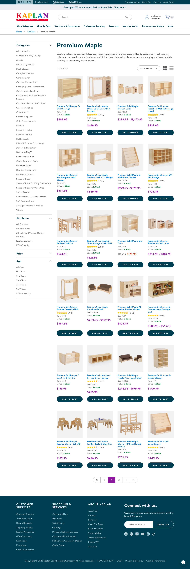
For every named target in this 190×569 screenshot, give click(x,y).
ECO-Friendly (22, 245)
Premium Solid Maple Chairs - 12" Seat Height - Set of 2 (130, 444)
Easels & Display (24, 129)
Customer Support (132, 2)
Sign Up (163, 524)
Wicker (19, 209)
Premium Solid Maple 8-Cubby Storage (159, 376)
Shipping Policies (24, 527)
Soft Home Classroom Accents (31, 196)
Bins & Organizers (25, 64)
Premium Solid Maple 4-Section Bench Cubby (98, 376)
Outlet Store (58, 545)
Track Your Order (24, 518)
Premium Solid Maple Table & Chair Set (67, 242)
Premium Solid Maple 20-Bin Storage (160, 176)
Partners (92, 519)
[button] (153, 17)
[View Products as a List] (171, 68)
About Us (92, 510)
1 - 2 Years (21, 275)
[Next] (126, 480)
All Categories (23, 51)
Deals (170, 25)
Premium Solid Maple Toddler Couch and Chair (130, 376)
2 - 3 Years (21, 280)
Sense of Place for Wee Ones (30, 187)
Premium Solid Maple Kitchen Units (128, 107)
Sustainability (94, 533)
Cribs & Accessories (26, 121)
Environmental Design (153, 25)
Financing (21, 545)
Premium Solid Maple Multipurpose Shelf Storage (67, 177)
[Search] (127, 17)
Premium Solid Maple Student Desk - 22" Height (100, 176)
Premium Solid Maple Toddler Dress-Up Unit (67, 308)
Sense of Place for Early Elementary (33, 183)
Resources (113, 25)
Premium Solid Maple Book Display (158, 442)
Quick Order (168, 2)
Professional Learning (94, 25)
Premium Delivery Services (65, 531)
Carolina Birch (23, 77)
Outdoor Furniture (25, 156)
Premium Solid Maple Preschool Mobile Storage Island (160, 109)
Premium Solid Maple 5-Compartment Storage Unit (159, 309)
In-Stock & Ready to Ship (28, 55)
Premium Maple (23, 165)
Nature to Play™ (24, 152)
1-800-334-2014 (105, 560)
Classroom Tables (24, 107)
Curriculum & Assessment (67, 25)
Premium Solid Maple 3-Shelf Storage (68, 107)
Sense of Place (23, 178)
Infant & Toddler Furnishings (30, 143)
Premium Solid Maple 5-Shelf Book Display (129, 176)
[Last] (133, 480)
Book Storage (22, 68)
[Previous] (104, 480)
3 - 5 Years (21, 284)
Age (18, 261)
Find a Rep (146, 2)
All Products (22, 224)
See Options (133, 132)
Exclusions (21, 540)
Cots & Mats (22, 112)
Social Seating (23, 192)
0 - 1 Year (20, 271)
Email (119, 560)
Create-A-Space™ (25, 116)
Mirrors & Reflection (26, 147)
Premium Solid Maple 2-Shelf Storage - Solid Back (99, 242)
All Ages (20, 266)
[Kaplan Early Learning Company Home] (32, 17)
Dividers (20, 125)
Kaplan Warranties (25, 531)
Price (19, 253)
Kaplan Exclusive (24, 240)
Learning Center (130, 25)
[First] (97, 480)
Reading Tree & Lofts (26, 169)
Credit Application (25, 549)
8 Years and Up (23, 293)
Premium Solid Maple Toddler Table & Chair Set (99, 442)
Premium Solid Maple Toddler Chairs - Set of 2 (68, 442)
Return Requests (24, 522)
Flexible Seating (24, 134)
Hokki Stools (22, 138)
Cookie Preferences (155, 560)
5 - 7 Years (21, 289)
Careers (92, 515)
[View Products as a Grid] (165, 68)
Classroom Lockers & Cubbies (30, 103)
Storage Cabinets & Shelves (29, 205)
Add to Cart (72, 132)
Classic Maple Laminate (27, 91)
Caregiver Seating (25, 73)
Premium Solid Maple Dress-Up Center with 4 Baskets (98, 109)
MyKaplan (57, 518)
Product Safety (95, 528)
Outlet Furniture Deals (27, 161)
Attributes (22, 218)
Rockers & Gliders (25, 174)
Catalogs (157, 2)
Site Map (92, 546)
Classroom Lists (60, 514)
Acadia (19, 59)
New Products (23, 228)
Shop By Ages (43, 25)
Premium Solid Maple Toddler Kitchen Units (158, 242)
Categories (23, 45)
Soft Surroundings (25, 201)
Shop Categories (25, 25)
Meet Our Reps (95, 524)
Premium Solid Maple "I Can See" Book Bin (68, 376)
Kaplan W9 (93, 541)
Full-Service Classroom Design (67, 540)
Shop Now (119, 7)
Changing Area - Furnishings (30, 86)
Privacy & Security (134, 560)
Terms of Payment (97, 537)
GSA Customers (24, 536)
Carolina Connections (26, 82)
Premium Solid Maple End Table (130, 242)
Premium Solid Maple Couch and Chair (97, 308)
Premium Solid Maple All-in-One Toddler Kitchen (130, 308)
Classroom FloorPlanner (64, 536)
